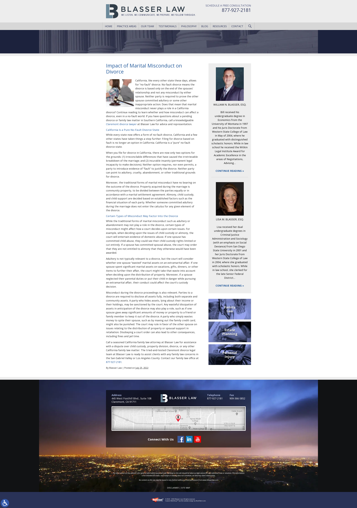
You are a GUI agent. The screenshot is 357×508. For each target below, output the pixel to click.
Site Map (185, 487)
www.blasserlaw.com (210, 480)
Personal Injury (229, 354)
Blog (204, 26)
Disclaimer (173, 487)
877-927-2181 (236, 10)
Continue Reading (229, 170)
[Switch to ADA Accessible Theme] (5, 503)
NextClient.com (201, 501)
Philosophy (189, 26)
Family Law (229, 309)
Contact (237, 26)
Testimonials (168, 26)
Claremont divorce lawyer (121, 124)
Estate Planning (229, 332)
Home (108, 26)
